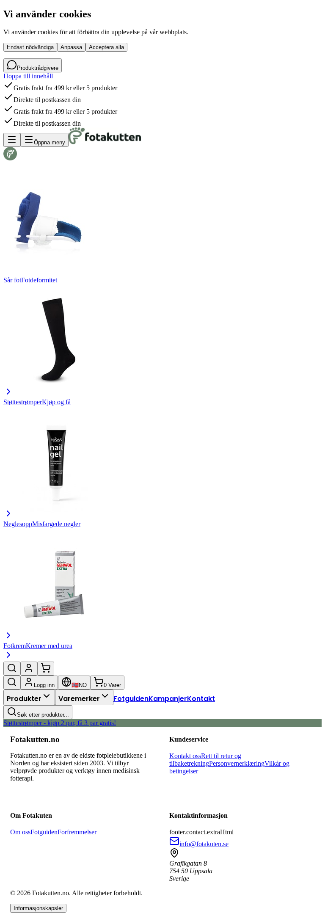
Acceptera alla (106, 47)
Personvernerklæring (236, 763)
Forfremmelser (77, 832)
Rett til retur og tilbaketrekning (205, 759)
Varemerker (79, 699)
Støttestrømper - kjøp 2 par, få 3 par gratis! (59, 722)
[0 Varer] (45, 669)
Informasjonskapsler (38, 908)
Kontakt (201, 699)
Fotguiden (131, 699)
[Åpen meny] (11, 140)
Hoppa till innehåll (28, 76)
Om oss (20, 832)
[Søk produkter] (11, 669)
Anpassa (71, 47)
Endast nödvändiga (30, 47)
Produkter (24, 699)
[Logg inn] (28, 669)
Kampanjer (168, 699)
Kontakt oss (185, 755)
